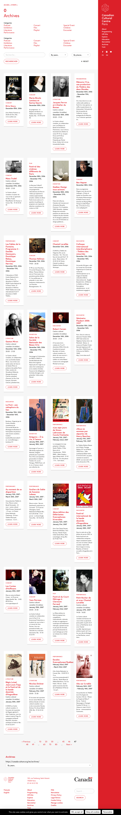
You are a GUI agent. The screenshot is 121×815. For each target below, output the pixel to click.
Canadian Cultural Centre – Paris (108, 15)
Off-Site (105, 34)
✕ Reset (85, 61)
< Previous (26, 741)
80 (56, 744)
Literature (8, 30)
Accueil (7, 5)
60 (44, 744)
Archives (105, 44)
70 (50, 744)
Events (13, 5)
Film (35, 27)
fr (103, 55)
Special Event (69, 25)
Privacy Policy (56, 795)
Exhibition (8, 27)
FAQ (52, 790)
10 (40, 741)
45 (63, 741)
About (104, 29)
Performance (9, 32)
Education (105, 39)
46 (69, 741)
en (107, 55)
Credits (53, 805)
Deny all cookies (92, 812)
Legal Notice (55, 798)
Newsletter (106, 42)
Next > (69, 744)
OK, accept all (77, 812)
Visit (103, 47)
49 (33, 744)
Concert (37, 25)
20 (46, 741)
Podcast (7, 25)
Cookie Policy (56, 800)
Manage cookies (57, 803)
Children (66, 27)
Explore (104, 37)
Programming (107, 32)
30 (52, 741)
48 (27, 744)
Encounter (67, 30)
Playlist (37, 30)
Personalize (107, 812)
